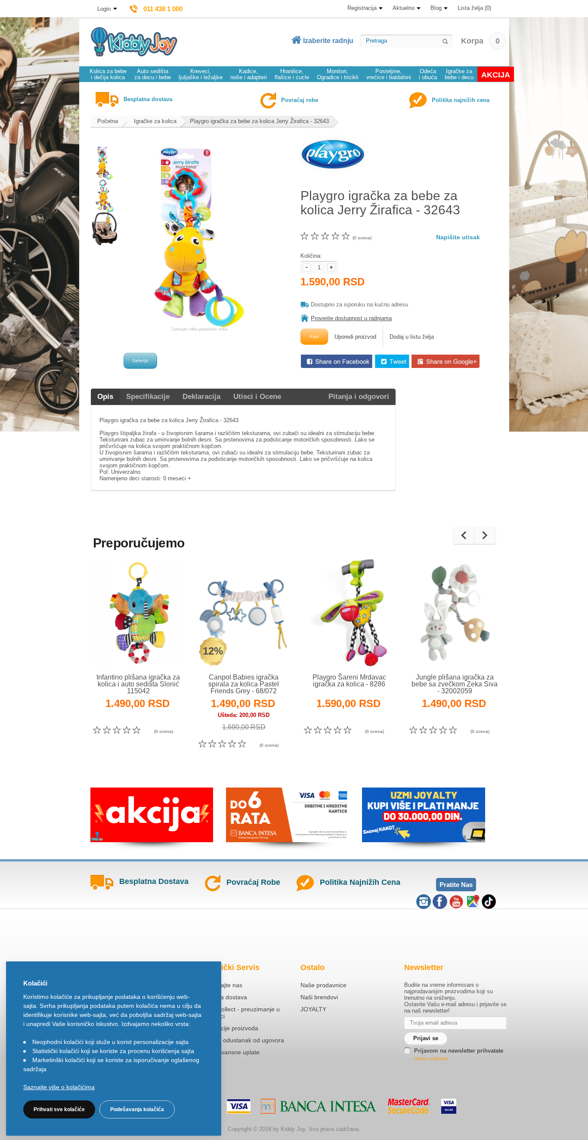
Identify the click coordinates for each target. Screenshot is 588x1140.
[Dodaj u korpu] (157, 650)
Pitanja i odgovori (358, 396)
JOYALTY (313, 1009)
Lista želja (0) (474, 8)
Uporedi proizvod (355, 337)
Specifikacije (148, 396)
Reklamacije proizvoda (227, 1028)
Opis (105, 396)
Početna (107, 121)
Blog (436, 8)
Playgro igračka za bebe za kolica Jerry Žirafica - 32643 (259, 121)
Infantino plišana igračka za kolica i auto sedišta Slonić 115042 (138, 684)
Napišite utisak (458, 237)
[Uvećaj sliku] (119, 650)
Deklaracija (201, 396)
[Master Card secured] (409, 1106)
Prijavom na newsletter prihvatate (458, 1050)
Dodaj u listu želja (412, 337)
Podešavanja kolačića (137, 1109)
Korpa (480, 41)
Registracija (362, 8)
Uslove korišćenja (431, 1058)
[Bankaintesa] (319, 1106)
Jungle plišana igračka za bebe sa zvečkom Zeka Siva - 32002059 (455, 684)
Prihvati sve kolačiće (59, 1109)
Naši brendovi (319, 997)
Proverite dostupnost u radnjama (351, 318)
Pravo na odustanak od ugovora (240, 1040)
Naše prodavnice (323, 985)
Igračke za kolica (155, 121)
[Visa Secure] (448, 1106)
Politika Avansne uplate (228, 1052)
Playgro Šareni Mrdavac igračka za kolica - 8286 (349, 680)
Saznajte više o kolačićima (59, 1087)
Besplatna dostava (222, 997)
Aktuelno (404, 8)
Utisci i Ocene (257, 396)
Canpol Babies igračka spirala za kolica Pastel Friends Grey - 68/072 (243, 684)
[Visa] (239, 1106)
